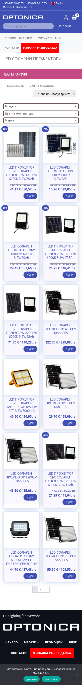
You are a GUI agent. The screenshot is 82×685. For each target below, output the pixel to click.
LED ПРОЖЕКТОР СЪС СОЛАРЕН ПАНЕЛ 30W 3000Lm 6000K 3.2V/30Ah (21, 173)
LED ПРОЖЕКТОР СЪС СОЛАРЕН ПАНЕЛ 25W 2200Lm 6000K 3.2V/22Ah (21, 331)
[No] (77, 674)
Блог (58, 37)
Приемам (31, 679)
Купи (30, 349)
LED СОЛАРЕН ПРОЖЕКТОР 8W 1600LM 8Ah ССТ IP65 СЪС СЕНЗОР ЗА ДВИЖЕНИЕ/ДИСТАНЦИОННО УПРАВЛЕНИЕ (21, 564)
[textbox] (40, 106)
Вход (65, 17)
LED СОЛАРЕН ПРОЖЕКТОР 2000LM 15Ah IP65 (60, 556)
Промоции (43, 37)
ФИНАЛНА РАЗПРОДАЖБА (39, 47)
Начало (10, 37)
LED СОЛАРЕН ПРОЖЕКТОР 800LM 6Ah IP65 (60, 403)
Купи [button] (30, 196)
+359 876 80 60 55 (13, 3)
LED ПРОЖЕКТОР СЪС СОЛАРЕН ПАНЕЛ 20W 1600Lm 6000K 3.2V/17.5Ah (60, 252)
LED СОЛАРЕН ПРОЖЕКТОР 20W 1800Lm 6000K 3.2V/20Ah (21, 252)
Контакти (12, 47)
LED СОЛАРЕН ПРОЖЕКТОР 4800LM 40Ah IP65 (60, 329)
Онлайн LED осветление (17, 7)
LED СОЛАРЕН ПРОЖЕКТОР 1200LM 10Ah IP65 (21, 477)
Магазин (25, 37)
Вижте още (51, 679)
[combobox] (41, 106)
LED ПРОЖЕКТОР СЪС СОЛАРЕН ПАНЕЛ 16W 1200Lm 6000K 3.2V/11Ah (60, 479)
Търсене (65, 26)
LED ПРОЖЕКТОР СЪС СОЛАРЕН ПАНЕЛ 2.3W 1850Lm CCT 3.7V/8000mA (21, 405)
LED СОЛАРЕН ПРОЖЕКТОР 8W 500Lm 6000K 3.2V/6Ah (60, 173)
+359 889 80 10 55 (36, 3)
